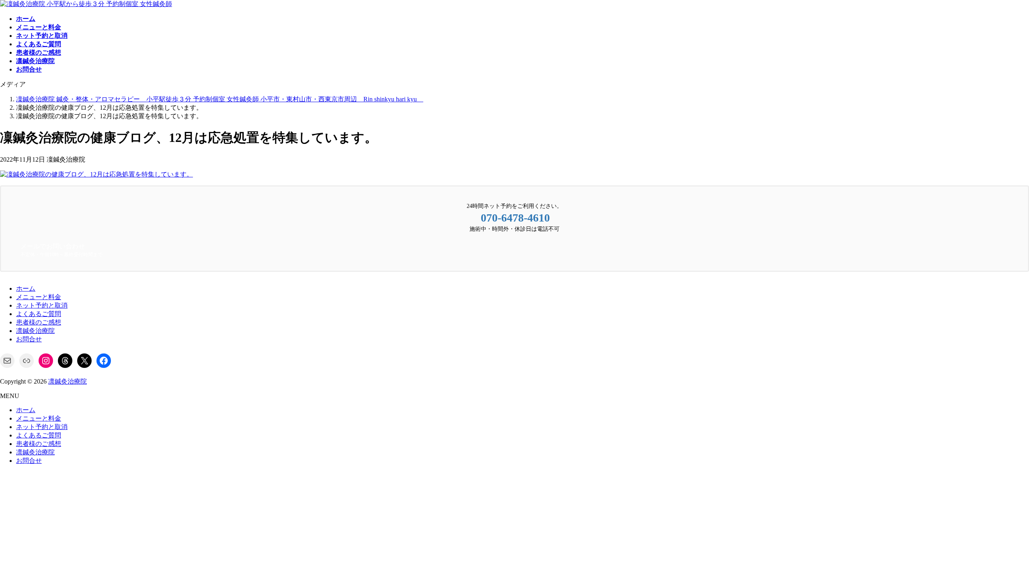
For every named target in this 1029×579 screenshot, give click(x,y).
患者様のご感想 (38, 322)
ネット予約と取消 (42, 305)
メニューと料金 (38, 297)
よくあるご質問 (38, 313)
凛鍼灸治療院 (35, 330)
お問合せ (29, 339)
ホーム (25, 288)
